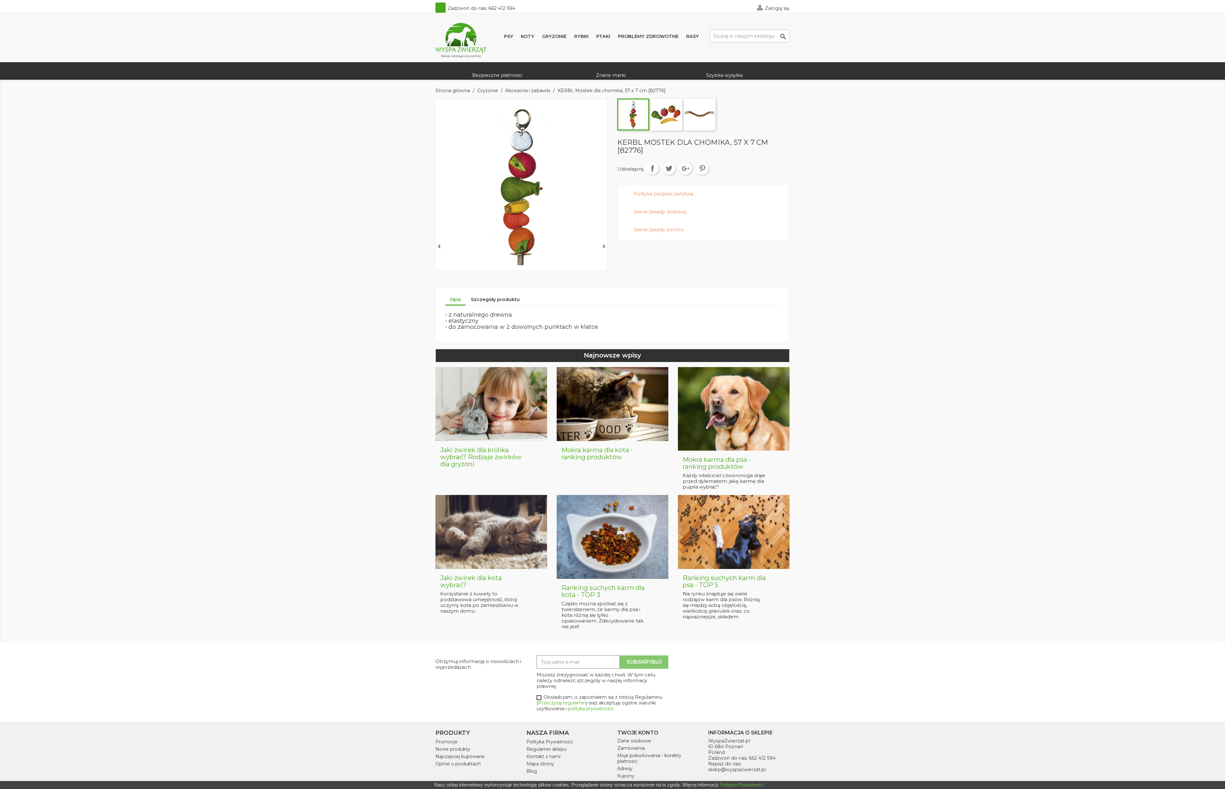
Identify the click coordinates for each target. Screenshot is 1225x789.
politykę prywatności (590, 709)
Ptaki (603, 36)
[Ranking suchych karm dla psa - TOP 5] (734, 532)
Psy (508, 36)
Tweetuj (669, 168)
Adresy (625, 768)
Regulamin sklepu (546, 749)
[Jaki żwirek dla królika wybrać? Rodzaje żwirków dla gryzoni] (491, 404)
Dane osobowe (634, 741)
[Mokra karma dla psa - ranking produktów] (734, 408)
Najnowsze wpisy (612, 355)
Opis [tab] (455, 299)
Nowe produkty (452, 749)
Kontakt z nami (543, 756)
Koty (527, 36)
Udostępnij (652, 168)
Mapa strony (540, 764)
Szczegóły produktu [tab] (495, 299)
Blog (531, 771)
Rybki (581, 36)
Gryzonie (554, 36)
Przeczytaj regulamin (562, 703)
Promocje (446, 742)
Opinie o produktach (458, 764)
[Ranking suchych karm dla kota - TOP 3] (612, 536)
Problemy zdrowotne (648, 36)
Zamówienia (631, 748)
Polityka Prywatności (549, 742)
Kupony (626, 776)
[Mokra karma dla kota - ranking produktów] (612, 404)
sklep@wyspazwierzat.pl (737, 769)
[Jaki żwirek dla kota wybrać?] (491, 532)
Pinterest (702, 168)
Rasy (692, 36)
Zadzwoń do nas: (481, 8)
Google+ (685, 168)
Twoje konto (637, 733)
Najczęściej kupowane (460, 756)
